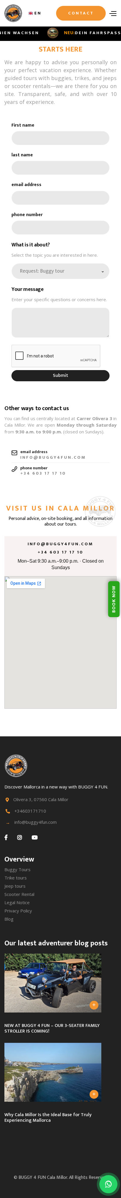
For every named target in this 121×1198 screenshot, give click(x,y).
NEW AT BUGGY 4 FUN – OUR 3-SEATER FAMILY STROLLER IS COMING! (52, 1028)
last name (22, 155)
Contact (81, 13)
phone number (27, 215)
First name (22, 125)
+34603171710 (30, 811)
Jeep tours (15, 886)
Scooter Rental (19, 894)
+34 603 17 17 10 (60, 552)
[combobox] (35, 13)
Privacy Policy (18, 910)
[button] (113, 13)
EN (37, 13)
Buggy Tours (17, 869)
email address (26, 185)
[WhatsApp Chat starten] (108, 1184)
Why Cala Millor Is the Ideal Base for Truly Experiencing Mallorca (48, 1117)
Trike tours (15, 877)
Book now (114, 599)
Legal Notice (17, 902)
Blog (9, 919)
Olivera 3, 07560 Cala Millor (40, 799)
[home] (13, 13)
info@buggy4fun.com (60, 544)
